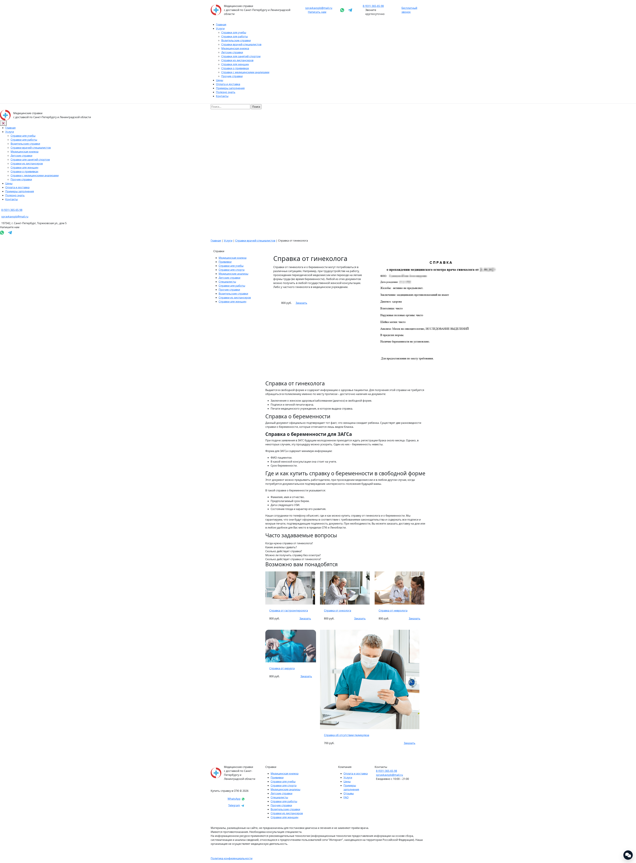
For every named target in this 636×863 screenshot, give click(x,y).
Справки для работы (234, 36)
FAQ (346, 797)
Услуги (220, 28)
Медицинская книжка (235, 48)
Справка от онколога (337, 610)
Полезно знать (225, 92)
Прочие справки (232, 76)
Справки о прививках (235, 68)
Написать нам (317, 12)
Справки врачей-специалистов (241, 44)
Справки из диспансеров (237, 60)
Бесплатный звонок (409, 10)
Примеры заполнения (230, 88)
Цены (219, 80)
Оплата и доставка (228, 84)
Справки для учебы (233, 32)
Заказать (301, 303)
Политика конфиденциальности (231, 858)
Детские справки (232, 52)
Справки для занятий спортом (241, 56)
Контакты (222, 96)
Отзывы (349, 793)
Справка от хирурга (282, 668)
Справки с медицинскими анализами (245, 72)
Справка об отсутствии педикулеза (346, 735)
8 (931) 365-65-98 (386, 771)
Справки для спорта (231, 270)
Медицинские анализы (233, 274)
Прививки (225, 262)
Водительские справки (236, 40)
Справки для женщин (235, 64)
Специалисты (227, 281)
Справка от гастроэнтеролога (288, 610)
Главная (221, 24)
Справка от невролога (393, 610)
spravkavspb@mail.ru (318, 8)
